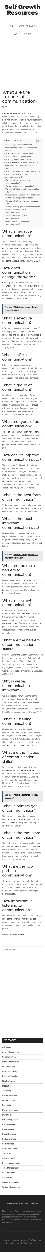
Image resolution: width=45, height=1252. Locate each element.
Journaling (6, 1091)
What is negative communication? (19, 145)
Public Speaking (9, 1134)
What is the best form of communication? (22, 171)
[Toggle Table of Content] (37, 141)
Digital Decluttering (10, 1062)
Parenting (6, 1115)
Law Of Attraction (9, 1095)
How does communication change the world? (21, 149)
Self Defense (8, 1144)
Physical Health (9, 1124)
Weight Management (11, 1187)
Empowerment (8, 1066)
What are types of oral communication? (21, 162)
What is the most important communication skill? (16, 175)
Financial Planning (10, 1076)
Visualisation (8, 1177)
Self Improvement (10, 1148)
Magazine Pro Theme (29, 1240)
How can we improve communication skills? (20, 167)
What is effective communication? (19, 153)
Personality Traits (10, 1119)
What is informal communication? (20, 186)
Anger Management (10, 1052)
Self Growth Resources (22, 9)
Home (9, 1203)
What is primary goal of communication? (23, 207)
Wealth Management (11, 1182)
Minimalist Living (9, 1105)
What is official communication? (18, 157)
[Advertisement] (22, 61)
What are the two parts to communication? (17, 217)
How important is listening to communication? (18, 222)
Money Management (11, 1110)
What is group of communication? (19, 159)
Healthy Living (8, 1081)
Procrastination (9, 1129)
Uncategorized (8, 1173)
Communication (18, 935)
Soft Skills (6, 1153)
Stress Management (11, 1163)
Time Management (10, 1168)
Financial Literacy (9, 1071)
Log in (36, 1243)
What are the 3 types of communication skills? (22, 202)
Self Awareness (9, 1139)
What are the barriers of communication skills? (22, 190)
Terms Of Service (31, 1203)
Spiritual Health (9, 1158)
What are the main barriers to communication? (18, 181)
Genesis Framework (14, 1243)
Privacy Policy (18, 1203)
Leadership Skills (10, 1100)
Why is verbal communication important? (23, 195)
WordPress (28, 1243)
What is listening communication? (20, 198)
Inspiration (7, 1086)
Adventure (6, 1047)
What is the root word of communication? (16, 211)
